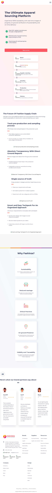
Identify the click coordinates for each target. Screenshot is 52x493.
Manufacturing (44, 450)
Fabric (42, 440)
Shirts (29, 465)
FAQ (4, 475)
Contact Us (5, 465)
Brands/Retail (43, 453)
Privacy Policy (18, 488)
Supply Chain (43, 445)
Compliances (24, 438)
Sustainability (25, 445)
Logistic (23, 440)
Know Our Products (45, 443)
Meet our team (6, 468)
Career (4, 470)
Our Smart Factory (35, 438)
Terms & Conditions (32, 488)
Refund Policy (25, 488)
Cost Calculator (25, 450)
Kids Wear (29, 470)
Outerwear (30, 475)
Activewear (30, 478)
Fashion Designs (44, 438)
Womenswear (30, 468)
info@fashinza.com (15, 452)
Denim (29, 473)
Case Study (24, 448)
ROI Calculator (25, 453)
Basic (29, 480)
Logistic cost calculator (26, 443)
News (4, 473)
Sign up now (26, 50)
